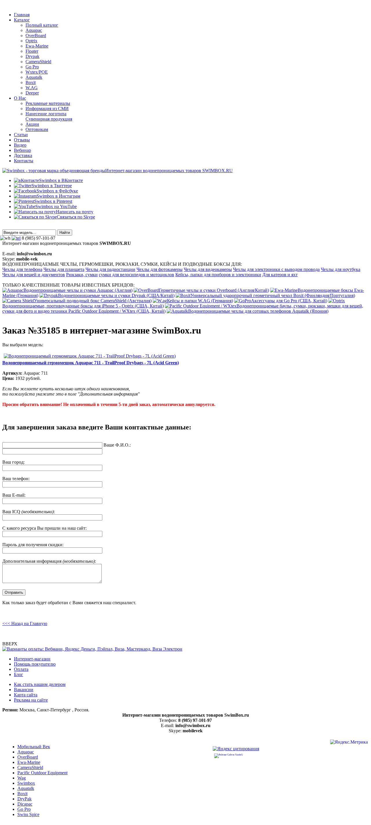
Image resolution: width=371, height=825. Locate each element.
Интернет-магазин (32, 658)
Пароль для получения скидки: (32, 544)
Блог (18, 674)
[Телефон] (16, 238)
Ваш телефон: (16, 478)
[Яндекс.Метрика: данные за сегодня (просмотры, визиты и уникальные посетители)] (349, 743)
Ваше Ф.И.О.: (117, 444)
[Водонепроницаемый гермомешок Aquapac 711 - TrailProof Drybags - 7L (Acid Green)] (89, 356)
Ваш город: (13, 462)
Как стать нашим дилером (40, 684)
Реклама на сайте (31, 699)
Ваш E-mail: (14, 495)
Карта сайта (25, 694)
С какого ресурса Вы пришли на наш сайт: (44, 528)
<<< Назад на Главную (24, 623)
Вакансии (23, 689)
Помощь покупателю (35, 664)
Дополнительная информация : (49, 561)
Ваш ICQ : (28, 511)
